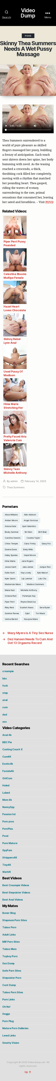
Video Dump (28, 13)
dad (4, 714)
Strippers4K (9, 857)
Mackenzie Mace (13, 584)
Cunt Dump (9, 985)
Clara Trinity (30, 543)
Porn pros (8, 821)
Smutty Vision (10, 1042)
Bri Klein (28, 532)
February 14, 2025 (35, 481)
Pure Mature (9, 843)
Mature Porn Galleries (15, 1028)
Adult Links (9, 934)
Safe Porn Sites (11, 970)
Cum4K (6, 756)
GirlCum (7, 778)
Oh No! (6, 1006)
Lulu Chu (42, 578)
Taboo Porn (9, 927)
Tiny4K (6, 864)
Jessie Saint (10, 567)
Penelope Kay (28, 596)
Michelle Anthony (29, 590)
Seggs (6, 1013)
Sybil (27, 613)
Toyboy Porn (9, 956)
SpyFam (7, 850)
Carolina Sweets (12, 538)
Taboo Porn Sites (12, 992)
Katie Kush (10, 572)
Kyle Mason (42, 572)
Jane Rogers (27, 561)
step (5, 692)
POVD (49, 202)
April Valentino (29, 526)
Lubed (6, 792)
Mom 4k (7, 799)
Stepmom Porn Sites (14, 920)
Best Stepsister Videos (16, 892)
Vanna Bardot (11, 619)
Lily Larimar (26, 578)
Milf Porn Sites (11, 941)
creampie (8, 671)
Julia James (27, 567)
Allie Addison (30, 514)
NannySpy (8, 807)
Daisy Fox (46, 543)
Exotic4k (7, 763)
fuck (5, 685)
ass (4, 721)
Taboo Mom (9, 949)
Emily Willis (28, 549)
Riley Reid (9, 607)
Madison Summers (35, 584)
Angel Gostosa (31, 520)
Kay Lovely (26, 572)
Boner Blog (9, 912)
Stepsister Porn (11, 977)
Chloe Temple (11, 543)
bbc (4, 678)
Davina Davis (11, 549)
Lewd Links (9, 1035)
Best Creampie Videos (15, 885)
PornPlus (7, 828)
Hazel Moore (30, 555)
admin (14, 481)
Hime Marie (10, 561)
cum (4, 707)
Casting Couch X (12, 749)
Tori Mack (40, 613)
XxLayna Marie (31, 619)
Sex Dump (8, 963)
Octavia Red (10, 596)
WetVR (6, 871)
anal (4, 700)
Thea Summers (16, 487)
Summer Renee (12, 613)
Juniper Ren (45, 567)
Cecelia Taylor (33, 538)
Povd (28, 36)
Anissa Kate (10, 526)
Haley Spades (11, 555)
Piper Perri (9, 601)
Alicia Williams (11, 514)
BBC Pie (7, 742)
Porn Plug (8, 1021)
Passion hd (8, 814)
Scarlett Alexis (26, 607)
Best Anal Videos (12, 899)
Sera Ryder (45, 607)
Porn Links (8, 999)
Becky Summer (12, 532)
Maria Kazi (10, 590)
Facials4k (8, 771)
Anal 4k (6, 735)
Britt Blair (42, 532)
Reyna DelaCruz (28, 601)
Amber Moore (11, 520)
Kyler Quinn (10, 578)
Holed (5, 785)
